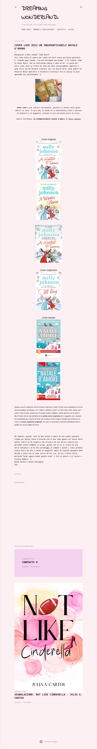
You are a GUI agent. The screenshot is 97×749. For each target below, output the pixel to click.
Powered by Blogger (50, 741)
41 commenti (34, 566)
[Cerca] (81, 7)
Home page (26, 29)
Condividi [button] (17, 474)
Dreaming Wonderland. (40, 13)
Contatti (61, 29)
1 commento (27, 702)
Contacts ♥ (30, 562)
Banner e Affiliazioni (43, 29)
